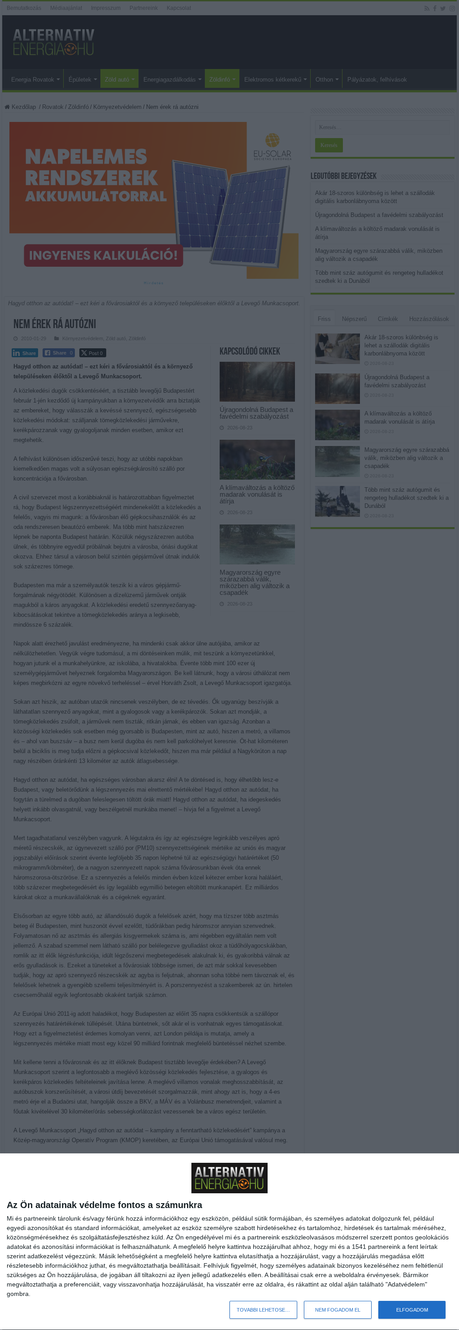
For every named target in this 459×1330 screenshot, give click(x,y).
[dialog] (229, 1242)
